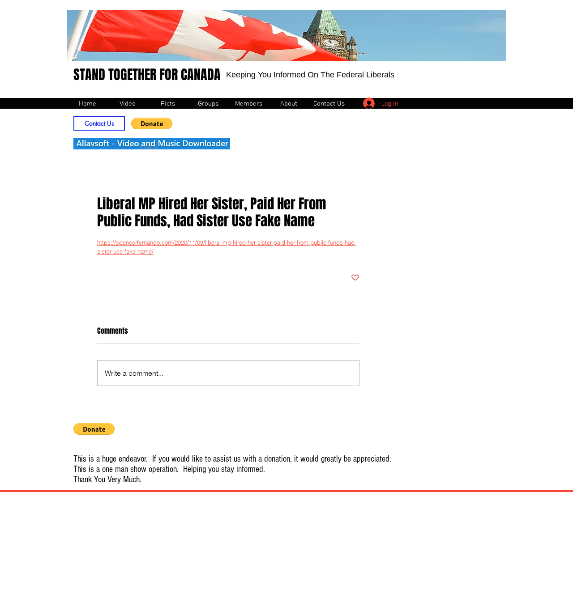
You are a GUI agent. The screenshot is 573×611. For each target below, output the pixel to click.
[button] (151, 123)
